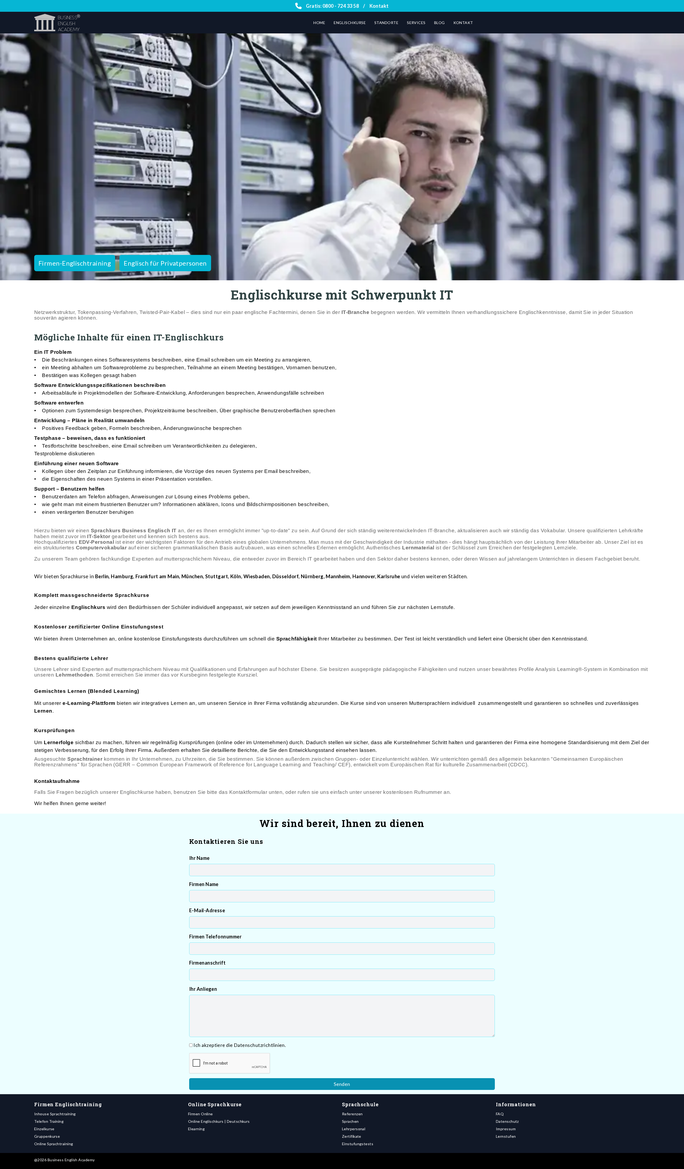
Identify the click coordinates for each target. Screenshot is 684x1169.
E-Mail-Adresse (207, 910)
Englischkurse (350, 22)
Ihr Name (199, 858)
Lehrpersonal (353, 1129)
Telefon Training (49, 1121)
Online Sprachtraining (53, 1143)
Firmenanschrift (207, 963)
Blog (439, 22)
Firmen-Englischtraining (74, 263)
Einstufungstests (357, 1143)
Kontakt (379, 6)
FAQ (500, 1114)
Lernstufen (506, 1136)
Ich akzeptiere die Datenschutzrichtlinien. (239, 1045)
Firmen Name (204, 884)
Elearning (196, 1129)
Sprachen (350, 1121)
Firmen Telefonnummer (215, 936)
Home (319, 22)
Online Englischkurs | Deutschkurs (219, 1121)
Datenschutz (507, 1121)
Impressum (506, 1129)
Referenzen (352, 1114)
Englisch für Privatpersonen (165, 263)
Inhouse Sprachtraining (55, 1114)
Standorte (386, 22)
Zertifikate (351, 1136)
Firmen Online (200, 1114)
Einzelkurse (44, 1129)
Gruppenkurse (47, 1136)
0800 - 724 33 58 (340, 6)
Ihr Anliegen (203, 989)
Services (416, 22)
